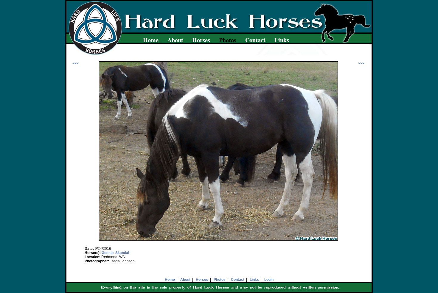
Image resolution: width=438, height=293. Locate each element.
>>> (361, 63)
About (175, 40)
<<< (75, 63)
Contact (255, 40)
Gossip (108, 253)
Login (269, 280)
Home (151, 40)
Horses (201, 40)
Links (281, 40)
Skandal (122, 253)
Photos (220, 280)
